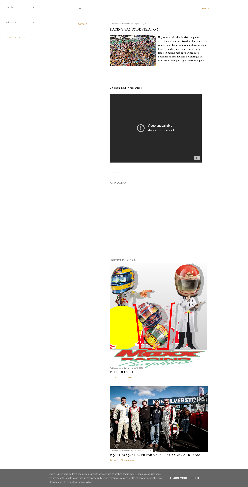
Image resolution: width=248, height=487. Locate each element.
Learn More (179, 478)
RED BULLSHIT (122, 372)
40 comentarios (127, 460)
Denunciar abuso (16, 37)
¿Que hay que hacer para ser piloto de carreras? (155, 454)
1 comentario (126, 377)
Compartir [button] (83, 24)
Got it (195, 478)
